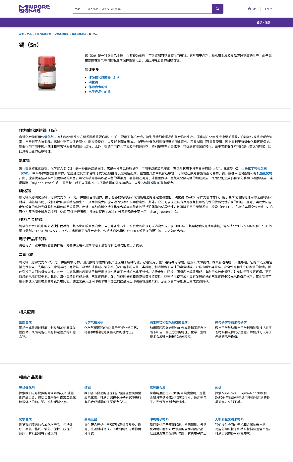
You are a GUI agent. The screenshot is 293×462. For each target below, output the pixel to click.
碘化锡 (93, 82)
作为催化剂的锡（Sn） (104, 77)
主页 (21, 34)
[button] (263, 22)
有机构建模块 (79, 34)
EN (267, 9)
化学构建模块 (61, 34)
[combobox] (147, 9)
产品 (29, 34)
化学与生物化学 (43, 34)
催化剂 (49, 137)
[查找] (217, 9)
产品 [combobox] (77, 9)
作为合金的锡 (97, 87)
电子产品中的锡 (99, 92)
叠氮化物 (266, 173)
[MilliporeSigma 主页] (34, 9)
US (255, 9)
